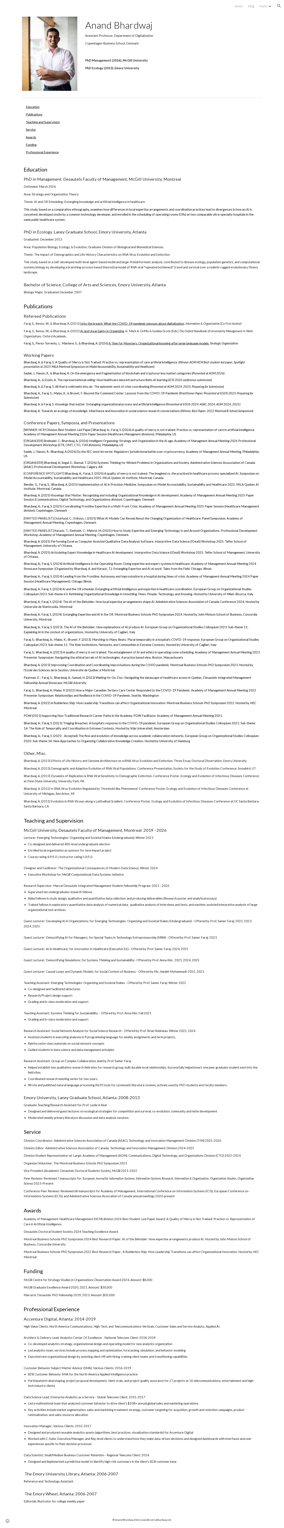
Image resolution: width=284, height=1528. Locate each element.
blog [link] (251, 6)
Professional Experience (42, 152)
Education (33, 107)
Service (31, 129)
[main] (173, 33)
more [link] (263, 6)
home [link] (239, 6)
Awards (31, 137)
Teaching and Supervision (43, 122)
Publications (34, 114)
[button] (279, 6)
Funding (31, 145)
